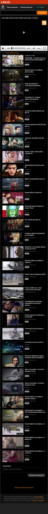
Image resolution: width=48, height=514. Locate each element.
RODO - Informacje (38, 500)
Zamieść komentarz (36, 475)
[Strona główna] (5, 2)
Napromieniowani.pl (12, 53)
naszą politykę (38, 497)
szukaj (42, 13)
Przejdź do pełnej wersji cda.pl (24, 487)
